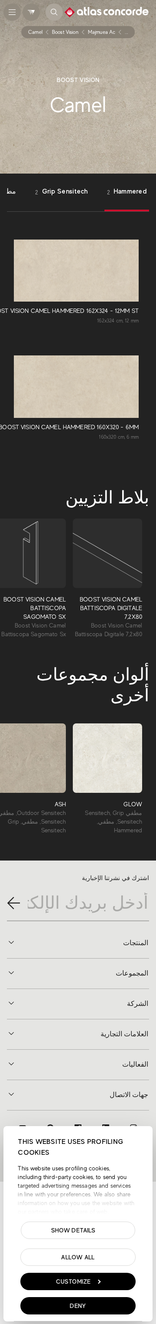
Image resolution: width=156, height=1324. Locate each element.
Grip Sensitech (61, 191)
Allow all (78, 1257)
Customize (73, 1281)
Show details (73, 1230)
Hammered (126, 191)
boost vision (65, 32)
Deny (78, 1305)
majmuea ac (102, 32)
